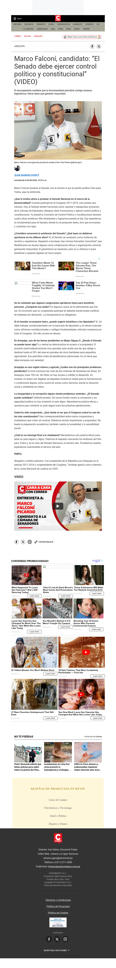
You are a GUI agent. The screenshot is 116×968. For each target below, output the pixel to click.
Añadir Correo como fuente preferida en (82, 37)
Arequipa (19, 46)
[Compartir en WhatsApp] (29, 542)
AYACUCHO (29, 24)
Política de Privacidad (58, 906)
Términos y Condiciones (58, 900)
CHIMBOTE (41, 24)
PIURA (60, 29)
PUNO (68, 29)
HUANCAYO (77, 24)
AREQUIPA (17, 24)
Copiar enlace (46, 542)
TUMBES (86, 29)
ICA (98, 24)
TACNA (76, 29)
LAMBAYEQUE (42, 29)
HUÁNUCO (89, 24)
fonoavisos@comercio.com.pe (64, 866)
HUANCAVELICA (63, 24)
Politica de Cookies (58, 912)
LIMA (53, 29)
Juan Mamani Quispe (26, 175)
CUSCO (51, 24)
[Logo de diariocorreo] (58, 18)
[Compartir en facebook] (92, 46)
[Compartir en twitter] (99, 46)
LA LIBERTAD (28, 29)
